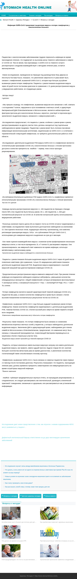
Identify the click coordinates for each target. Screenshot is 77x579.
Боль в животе (50, 496)
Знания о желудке (35, 15)
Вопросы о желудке (47, 20)
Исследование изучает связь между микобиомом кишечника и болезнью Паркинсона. (35, 466)
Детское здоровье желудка (31, 496)
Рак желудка (48, 15)
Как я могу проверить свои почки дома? (19, 483)
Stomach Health (8, 20)
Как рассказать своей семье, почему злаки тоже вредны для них (27, 487)
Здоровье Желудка (22, 20)
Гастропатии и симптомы (17, 15)
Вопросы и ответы (61, 15)
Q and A (35, 20)
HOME (3, 15)
